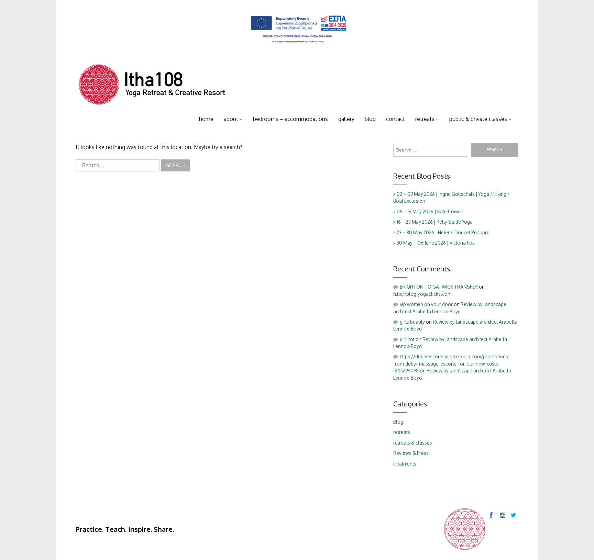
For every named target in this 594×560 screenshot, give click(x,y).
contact (395, 118)
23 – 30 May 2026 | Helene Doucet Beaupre (443, 232)
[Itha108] (152, 86)
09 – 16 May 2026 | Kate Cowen (430, 211)
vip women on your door (426, 304)
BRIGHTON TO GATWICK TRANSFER (439, 287)
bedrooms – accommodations (290, 118)
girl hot (407, 339)
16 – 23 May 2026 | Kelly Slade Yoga (435, 222)
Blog (398, 422)
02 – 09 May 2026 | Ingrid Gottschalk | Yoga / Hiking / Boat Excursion (451, 197)
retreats (424, 118)
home (206, 118)
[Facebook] (490, 515)
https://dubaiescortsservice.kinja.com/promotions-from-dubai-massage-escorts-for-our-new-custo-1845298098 (451, 363)
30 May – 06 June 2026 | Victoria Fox (436, 243)
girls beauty (412, 322)
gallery (346, 118)
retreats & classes (412, 443)
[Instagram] (501, 515)
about (231, 118)
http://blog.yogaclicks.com (422, 294)
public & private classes (478, 118)
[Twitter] (512, 515)
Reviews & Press (411, 453)
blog (370, 118)
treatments (404, 464)
